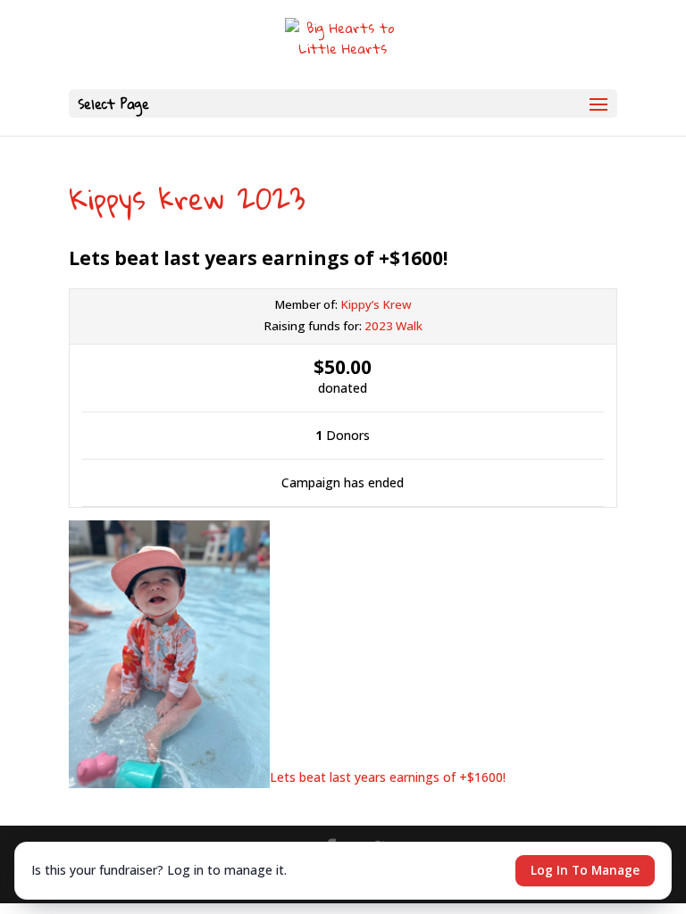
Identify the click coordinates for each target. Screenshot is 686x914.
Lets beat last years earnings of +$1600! (389, 777)
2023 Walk (393, 326)
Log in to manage (585, 870)
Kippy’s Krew (376, 304)
